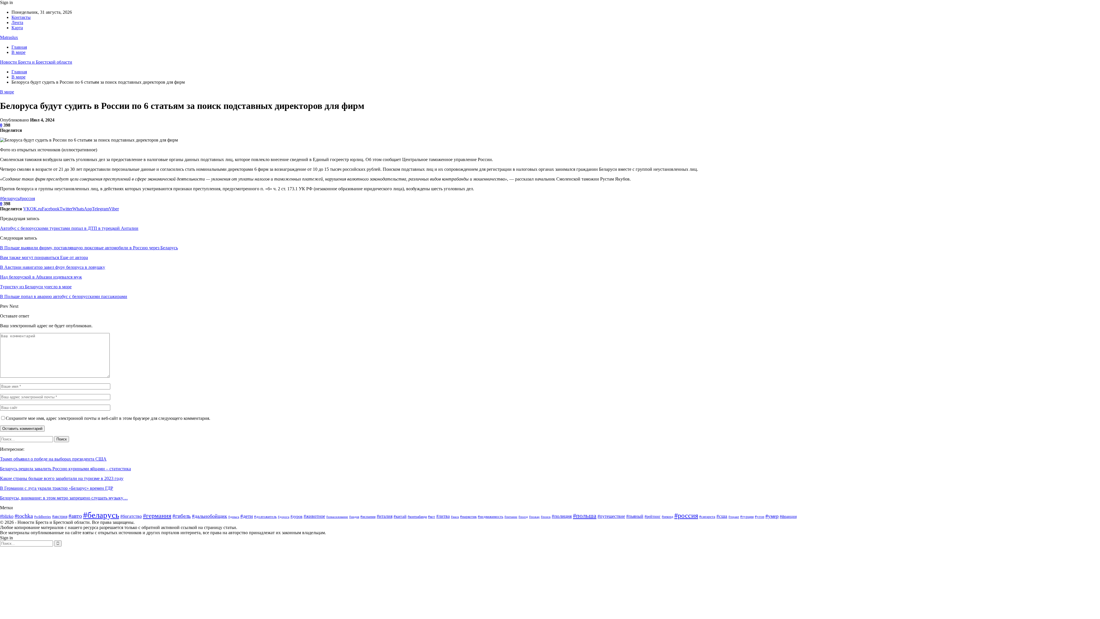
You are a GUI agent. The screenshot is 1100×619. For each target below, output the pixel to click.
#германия (157, 515)
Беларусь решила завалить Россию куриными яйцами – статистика (65, 468)
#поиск (546, 516)
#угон (759, 517)
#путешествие (611, 516)
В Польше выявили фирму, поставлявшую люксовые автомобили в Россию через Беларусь (89, 247)
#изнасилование (337, 516)
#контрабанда (417, 517)
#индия (354, 516)
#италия (384, 516)
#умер (772, 516)
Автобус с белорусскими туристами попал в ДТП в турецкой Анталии (69, 228)
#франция (788, 516)
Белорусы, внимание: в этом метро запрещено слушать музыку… (64, 497)
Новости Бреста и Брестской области (36, 62)
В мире (18, 52)
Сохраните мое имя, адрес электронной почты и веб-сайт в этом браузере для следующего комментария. (108, 418)
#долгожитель (265, 516)
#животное (314, 516)
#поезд (523, 516)
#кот (431, 517)
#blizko (6, 516)
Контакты (21, 17)
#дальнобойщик (209, 516)
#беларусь (9, 198)
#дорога (283, 516)
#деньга (233, 516)
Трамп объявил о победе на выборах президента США (53, 459)
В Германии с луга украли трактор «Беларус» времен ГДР (56, 488)
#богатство (131, 516)
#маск (455, 516)
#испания (368, 517)
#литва (443, 516)
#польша (584, 515)
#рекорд (667, 517)
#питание (510, 516)
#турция (747, 516)
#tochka (24, 516)
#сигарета (707, 517)
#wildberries (42, 517)
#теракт (733, 516)
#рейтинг (653, 516)
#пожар (534, 516)
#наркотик (468, 517)
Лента (17, 22)
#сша (721, 516)
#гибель (181, 516)
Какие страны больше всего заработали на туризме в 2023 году (61, 478)
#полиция (562, 516)
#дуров (296, 516)
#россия (27, 198)
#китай (400, 516)
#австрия (59, 516)
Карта (17, 27)
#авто (75, 516)
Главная (19, 47)
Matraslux (9, 37)
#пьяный (634, 516)
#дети (246, 516)
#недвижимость (490, 516)
